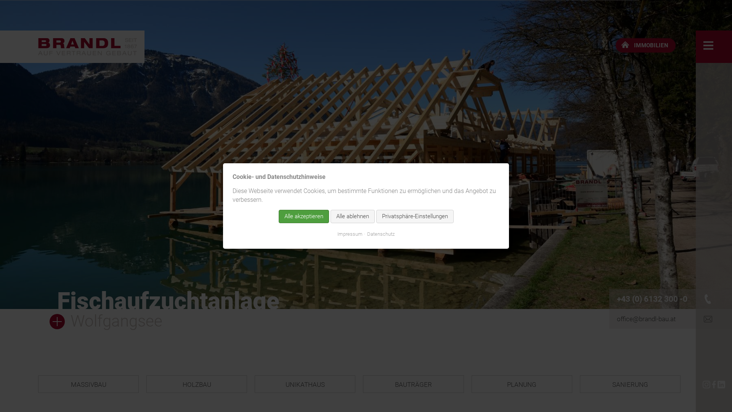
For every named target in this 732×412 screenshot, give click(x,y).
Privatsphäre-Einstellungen (415, 216)
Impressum (350, 234)
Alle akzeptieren (303, 216)
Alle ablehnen (352, 216)
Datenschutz (381, 234)
